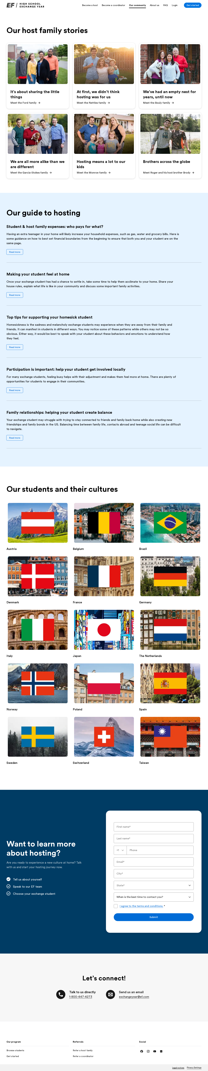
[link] (25, 5)
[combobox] (120, 850)
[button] (14, 252)
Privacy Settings (194, 1067)
